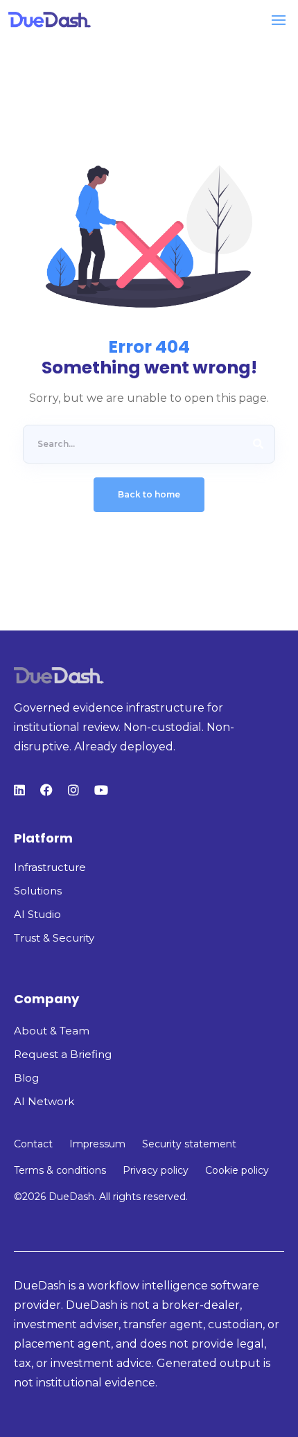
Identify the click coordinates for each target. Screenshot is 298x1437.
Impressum (97, 1144)
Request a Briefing (63, 1054)
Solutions (38, 890)
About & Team (51, 1030)
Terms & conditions (60, 1170)
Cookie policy (237, 1170)
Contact (33, 1144)
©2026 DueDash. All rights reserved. (101, 1196)
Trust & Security (54, 937)
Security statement (189, 1144)
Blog (26, 1077)
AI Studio (37, 914)
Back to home (149, 494)
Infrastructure (50, 867)
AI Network (44, 1101)
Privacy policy (156, 1170)
